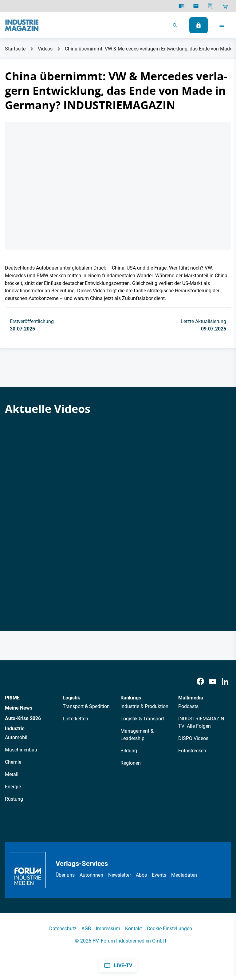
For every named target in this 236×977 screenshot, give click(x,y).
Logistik (71, 698)
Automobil (16, 737)
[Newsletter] (196, 6)
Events (159, 875)
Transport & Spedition (86, 706)
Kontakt (133, 928)
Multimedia (190, 698)
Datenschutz (63, 928)
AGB (86, 928)
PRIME (12, 698)
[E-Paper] (181, 6)
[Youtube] (212, 681)
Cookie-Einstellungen (169, 928)
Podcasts (188, 706)
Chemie (13, 762)
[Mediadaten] (211, 6)
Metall (11, 774)
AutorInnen (91, 875)
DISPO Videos (193, 738)
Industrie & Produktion (144, 706)
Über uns (65, 875)
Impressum (108, 928)
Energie (13, 787)
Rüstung (14, 799)
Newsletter (119, 875)
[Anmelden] (198, 25)
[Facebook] (200, 681)
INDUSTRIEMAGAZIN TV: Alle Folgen (201, 722)
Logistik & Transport (142, 719)
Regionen (130, 763)
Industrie (15, 728)
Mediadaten (184, 875)
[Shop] (225, 6)
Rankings (130, 698)
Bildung (128, 751)
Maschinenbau (21, 750)
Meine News (18, 708)
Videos (45, 49)
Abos (141, 875)
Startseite (15, 49)
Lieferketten (75, 719)
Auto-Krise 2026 (23, 718)
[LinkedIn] (225, 681)
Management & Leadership (137, 734)
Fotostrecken (192, 751)
